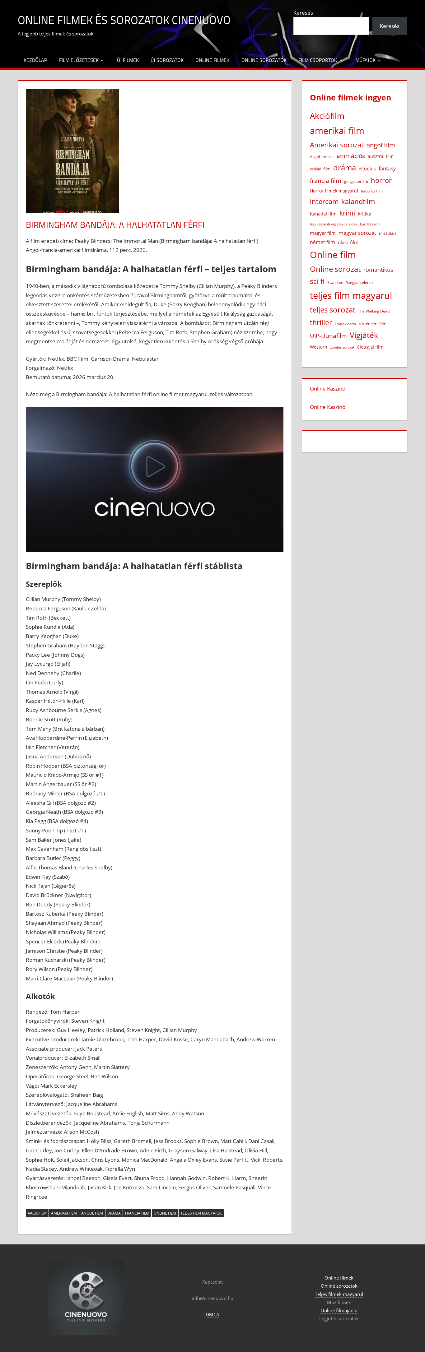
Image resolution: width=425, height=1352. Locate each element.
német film (322, 242)
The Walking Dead (374, 310)
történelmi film (372, 323)
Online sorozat (335, 269)
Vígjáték (364, 335)
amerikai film (64, 1213)
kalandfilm (358, 201)
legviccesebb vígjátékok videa (333, 224)
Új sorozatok (167, 60)
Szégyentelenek (359, 282)
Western (318, 347)
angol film (92, 1213)
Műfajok (365, 60)
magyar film (323, 233)
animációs (351, 155)
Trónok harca (345, 324)
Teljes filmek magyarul (339, 1294)
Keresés (303, 12)
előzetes (367, 169)
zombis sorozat (342, 347)
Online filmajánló (338, 1310)
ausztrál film (381, 156)
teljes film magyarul (201, 1213)
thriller (321, 322)
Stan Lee (335, 282)
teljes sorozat (332, 310)
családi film (320, 169)
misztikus (387, 233)
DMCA (212, 1314)
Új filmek (128, 60)
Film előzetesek (79, 60)
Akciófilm (37, 1213)
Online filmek (212, 60)
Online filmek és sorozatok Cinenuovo (124, 19)
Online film (165, 1213)
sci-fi (317, 281)
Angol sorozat (322, 156)
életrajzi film (370, 347)
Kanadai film (323, 214)
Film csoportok (317, 60)
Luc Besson (370, 224)
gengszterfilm (356, 181)
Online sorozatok (264, 60)
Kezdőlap (35, 60)
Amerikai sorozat (337, 144)
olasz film (348, 242)
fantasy (387, 168)
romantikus (378, 269)
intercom (324, 201)
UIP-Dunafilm (328, 335)
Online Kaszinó (327, 388)
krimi (347, 213)
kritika (364, 214)
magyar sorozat (357, 232)
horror (381, 180)
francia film (137, 1213)
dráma (114, 1213)
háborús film (372, 191)
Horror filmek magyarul (334, 191)
